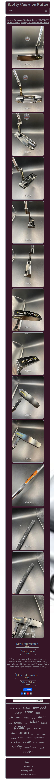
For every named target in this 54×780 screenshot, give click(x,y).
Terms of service (28, 774)
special (18, 722)
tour (28, 712)
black (20, 737)
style (35, 742)
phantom (15, 717)
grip (33, 718)
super (18, 712)
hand (44, 722)
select (34, 722)
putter (19, 727)
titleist (28, 752)
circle (27, 741)
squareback (39, 737)
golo (38, 734)
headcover (31, 747)
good (42, 748)
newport (39, 707)
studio (42, 717)
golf (28, 729)
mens (12, 708)
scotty (17, 746)
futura (26, 718)
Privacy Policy (28, 770)
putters (13, 738)
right (32, 734)
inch (38, 712)
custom (37, 728)
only (18, 708)
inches (42, 743)
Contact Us (28, 766)
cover (29, 737)
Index (28, 762)
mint (10, 723)
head (43, 734)
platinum (15, 742)
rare (26, 723)
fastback (27, 708)
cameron (19, 732)
